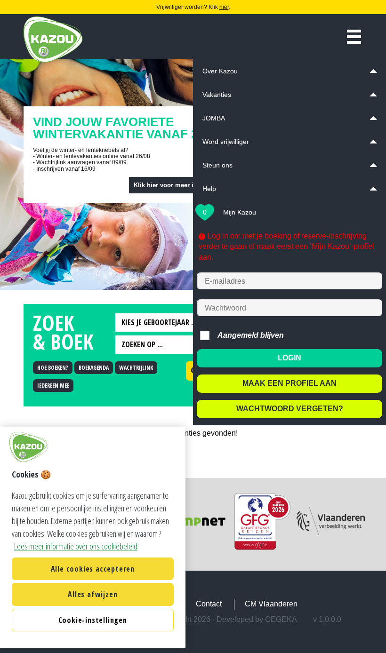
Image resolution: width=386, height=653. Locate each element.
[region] (92, 537)
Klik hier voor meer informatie (177, 185)
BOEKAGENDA (94, 368)
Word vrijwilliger (225, 141)
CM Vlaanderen (271, 604)
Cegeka (281, 619)
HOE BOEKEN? (52, 368)
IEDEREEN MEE (53, 386)
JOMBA (213, 118)
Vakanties (216, 94)
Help (209, 188)
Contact (209, 604)
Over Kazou (220, 71)
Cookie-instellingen (92, 620)
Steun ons (217, 165)
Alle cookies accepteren (93, 569)
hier (224, 7)
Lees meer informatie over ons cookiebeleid (75, 546)
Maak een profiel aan (289, 383)
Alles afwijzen (92, 594)
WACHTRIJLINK (136, 368)
